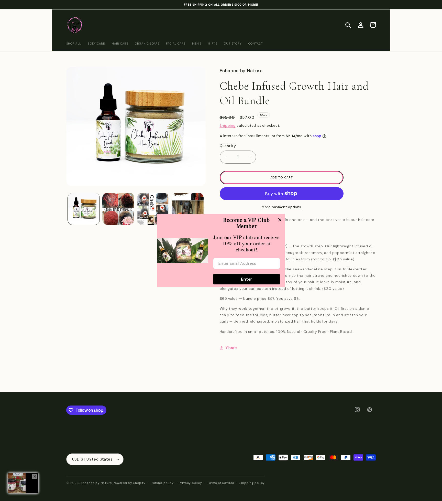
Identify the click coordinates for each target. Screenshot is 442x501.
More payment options (281, 207)
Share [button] (231, 347)
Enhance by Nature (96, 483)
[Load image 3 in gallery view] (153, 209)
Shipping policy (252, 483)
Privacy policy (190, 483)
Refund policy (162, 483)
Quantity (228, 146)
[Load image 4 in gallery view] (188, 209)
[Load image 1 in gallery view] (84, 209)
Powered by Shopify (129, 483)
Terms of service (220, 483)
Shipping (228, 125)
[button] (348, 25)
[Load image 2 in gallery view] (118, 209)
